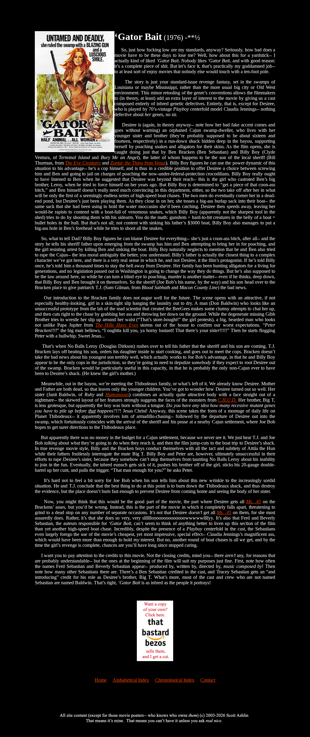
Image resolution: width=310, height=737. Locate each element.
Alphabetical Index (131, 680)
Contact (207, 680)
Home (101, 680)
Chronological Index (174, 680)
